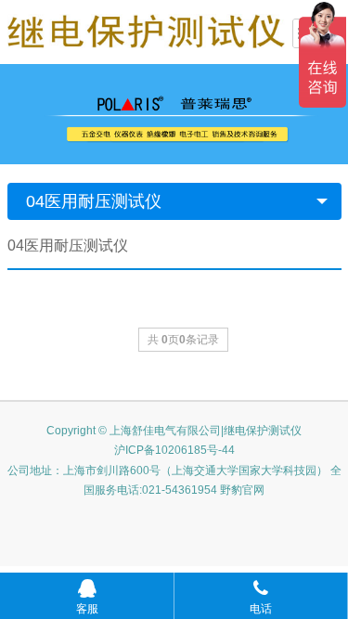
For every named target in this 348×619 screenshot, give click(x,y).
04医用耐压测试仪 (93, 201)
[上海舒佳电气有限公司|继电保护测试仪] (146, 29)
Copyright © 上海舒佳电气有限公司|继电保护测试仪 (174, 430)
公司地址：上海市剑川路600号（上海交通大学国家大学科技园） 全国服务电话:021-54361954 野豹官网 (174, 480)
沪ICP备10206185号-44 (174, 450)
